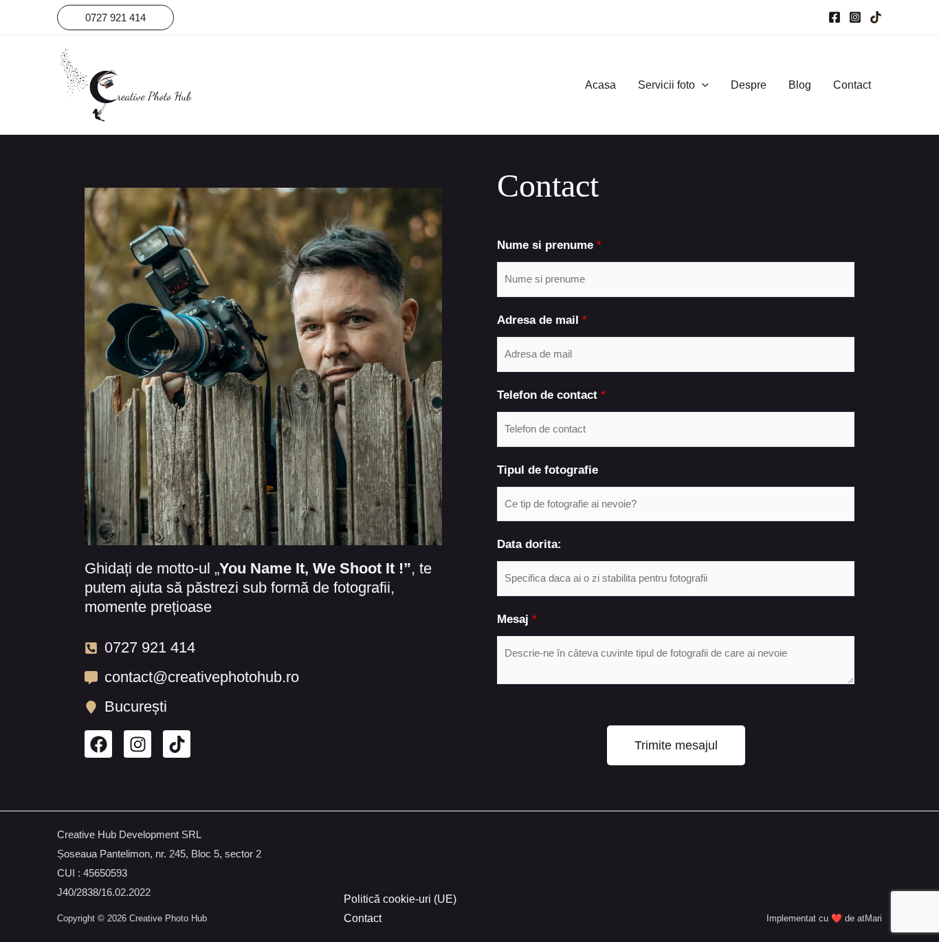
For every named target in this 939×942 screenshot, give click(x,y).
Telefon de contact (551, 395)
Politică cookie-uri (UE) (400, 899)
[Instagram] (855, 17)
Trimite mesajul (676, 745)
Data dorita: (529, 544)
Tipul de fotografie (547, 470)
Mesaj (517, 619)
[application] (702, 85)
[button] (115, 17)
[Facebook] (834, 17)
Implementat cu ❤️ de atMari (824, 918)
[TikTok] (876, 17)
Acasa (600, 85)
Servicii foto (666, 85)
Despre (748, 85)
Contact (852, 85)
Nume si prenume (549, 245)
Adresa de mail (542, 320)
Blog (799, 85)
